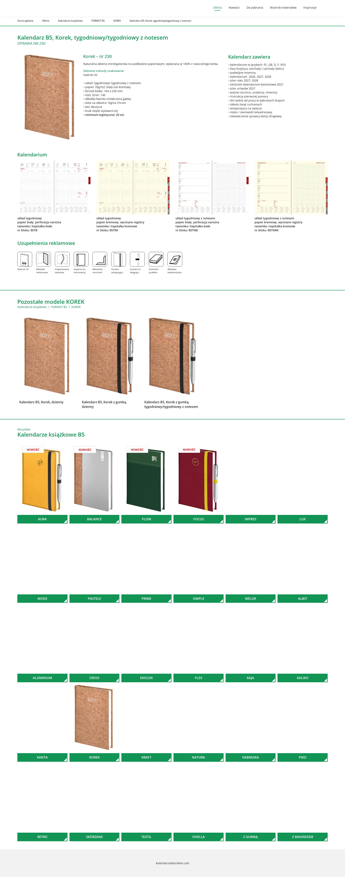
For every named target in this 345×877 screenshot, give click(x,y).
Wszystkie (23, 429)
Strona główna (25, 20)
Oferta (217, 7)
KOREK (117, 20)
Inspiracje (309, 7)
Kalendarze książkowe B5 (51, 434)
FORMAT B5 (98, 20)
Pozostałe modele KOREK (50, 301)
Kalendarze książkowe (70, 20)
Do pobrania (255, 7)
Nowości (234, 7)
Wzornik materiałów (283, 7)
